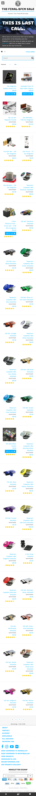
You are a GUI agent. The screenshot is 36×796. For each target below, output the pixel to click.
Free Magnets (7, 756)
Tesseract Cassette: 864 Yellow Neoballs (27, 484)
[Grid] (1, 52)
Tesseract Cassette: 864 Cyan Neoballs (11, 410)
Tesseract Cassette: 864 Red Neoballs (9, 592)
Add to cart (10, 94)
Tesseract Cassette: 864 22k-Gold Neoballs (26, 520)
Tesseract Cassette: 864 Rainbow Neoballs (26, 187)
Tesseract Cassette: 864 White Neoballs (27, 336)
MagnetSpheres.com (10, 761)
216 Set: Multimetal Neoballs (12, 628)
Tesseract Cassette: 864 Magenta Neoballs (9, 556)
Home (10, 13)
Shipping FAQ (8, 741)
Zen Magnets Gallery (11, 764)
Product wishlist (30, 51)
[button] (10, 126)
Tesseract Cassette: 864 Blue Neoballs (11, 300)
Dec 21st (5, 43)
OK (30, 775)
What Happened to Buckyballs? (15, 753)
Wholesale (7, 736)
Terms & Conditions (14, 788)
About (5, 727)
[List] (4, 52)
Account (6, 733)
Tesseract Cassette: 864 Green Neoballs (27, 263)
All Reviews (7, 738)
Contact (6, 730)
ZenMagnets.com (8, 759)
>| (23, 719)
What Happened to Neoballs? (14, 750)
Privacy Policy (23, 788)
